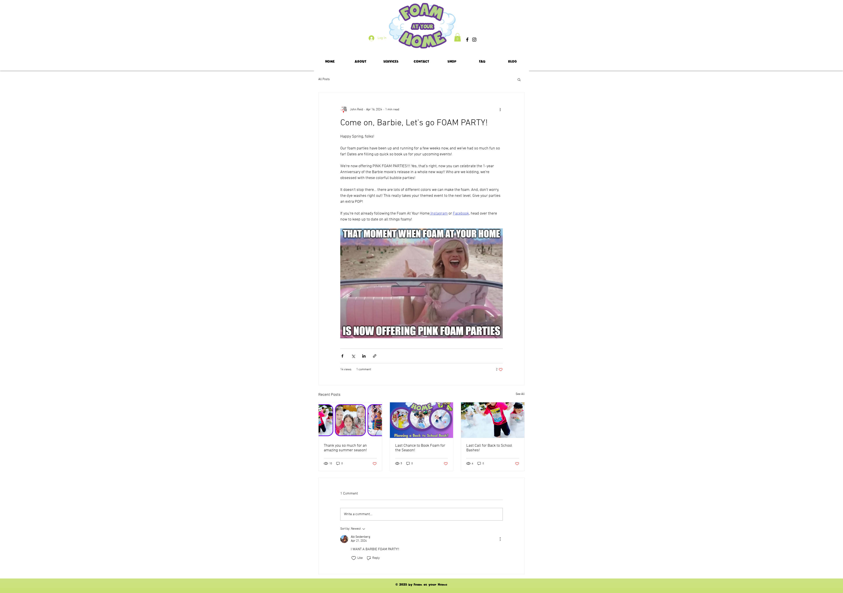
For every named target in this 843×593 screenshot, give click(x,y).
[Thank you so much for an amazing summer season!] (350, 420)
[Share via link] (375, 356)
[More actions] (500, 109)
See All (520, 394)
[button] (457, 37)
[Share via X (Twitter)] (353, 356)
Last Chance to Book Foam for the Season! (420, 448)
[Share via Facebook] (342, 356)
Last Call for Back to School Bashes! (489, 448)
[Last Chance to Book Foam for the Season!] (421, 420)
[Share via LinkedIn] (364, 356)
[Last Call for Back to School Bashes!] (492, 420)
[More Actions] (500, 539)
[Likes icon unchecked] (354, 558)
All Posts (324, 79)
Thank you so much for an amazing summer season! (345, 448)
